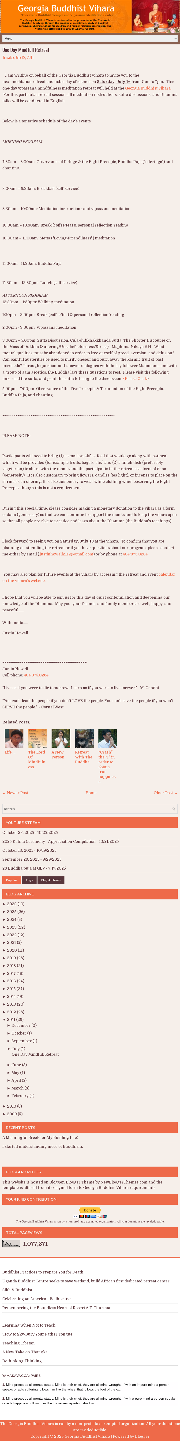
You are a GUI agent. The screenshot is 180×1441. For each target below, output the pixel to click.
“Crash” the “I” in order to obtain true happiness (107, 767)
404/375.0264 (135, 554)
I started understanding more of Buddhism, (42, 1146)
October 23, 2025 (18, 833)
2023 (12, 927)
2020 (12, 950)
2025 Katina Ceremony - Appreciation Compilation (49, 842)
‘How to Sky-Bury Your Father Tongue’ (37, 1334)
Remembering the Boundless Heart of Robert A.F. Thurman (57, 1308)
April (16, 1080)
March (18, 1088)
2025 (12, 912)
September (22, 1041)
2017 (12, 974)
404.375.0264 (36, 675)
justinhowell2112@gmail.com (66, 554)
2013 (12, 1004)
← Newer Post (15, 793)
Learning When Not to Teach (29, 1325)
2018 (12, 966)
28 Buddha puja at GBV (23, 868)
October (19, 1033)
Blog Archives (51, 880)
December (21, 1025)
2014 (12, 997)
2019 (12, 958)
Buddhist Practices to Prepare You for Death (42, 1272)
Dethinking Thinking (22, 1361)
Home (91, 793)
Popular (11, 880)
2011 (11, 1020)
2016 (12, 981)
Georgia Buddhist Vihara (148, 88)
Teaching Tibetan (18, 1343)
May (15, 1073)
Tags (29, 880)
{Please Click (135, 379)
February (20, 1096)
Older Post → (166, 793)
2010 (12, 1106)
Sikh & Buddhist (17, 1290)
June (16, 1065)
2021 (12, 943)
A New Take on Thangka (25, 1352)
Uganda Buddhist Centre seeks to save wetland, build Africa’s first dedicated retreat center (85, 1281)
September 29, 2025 (20, 859)
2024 (12, 920)
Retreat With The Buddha (83, 757)
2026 (12, 904)
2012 (12, 1012)
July (16, 1049)
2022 (12, 935)
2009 (12, 1114)
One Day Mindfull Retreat (25, 49)
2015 (12, 989)
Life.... (10, 752)
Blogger (56, 1182)
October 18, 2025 (17, 850)
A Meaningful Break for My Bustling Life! (40, 1138)
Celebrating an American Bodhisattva (36, 1299)
